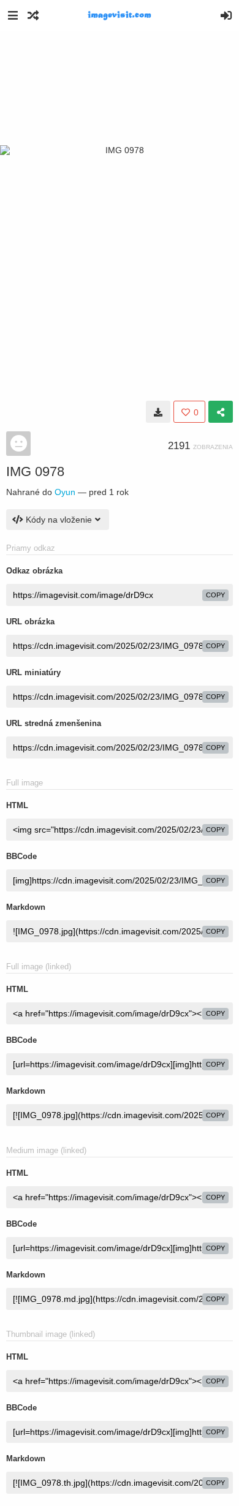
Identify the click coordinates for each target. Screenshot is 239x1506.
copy (215, 595)
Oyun (65, 492)
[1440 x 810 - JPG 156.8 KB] (158, 412)
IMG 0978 (35, 471)
